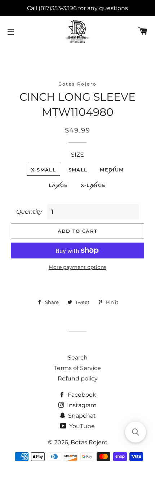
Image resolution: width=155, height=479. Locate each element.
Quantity (29, 211)
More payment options (77, 267)
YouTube (81, 426)
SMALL (78, 170)
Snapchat (81, 415)
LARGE (58, 185)
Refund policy (78, 378)
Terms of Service (77, 368)
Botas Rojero (89, 442)
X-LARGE (93, 185)
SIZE (77, 154)
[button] (135, 432)
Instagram (81, 405)
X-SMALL (43, 170)
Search (78, 357)
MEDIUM (112, 170)
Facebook (81, 394)
